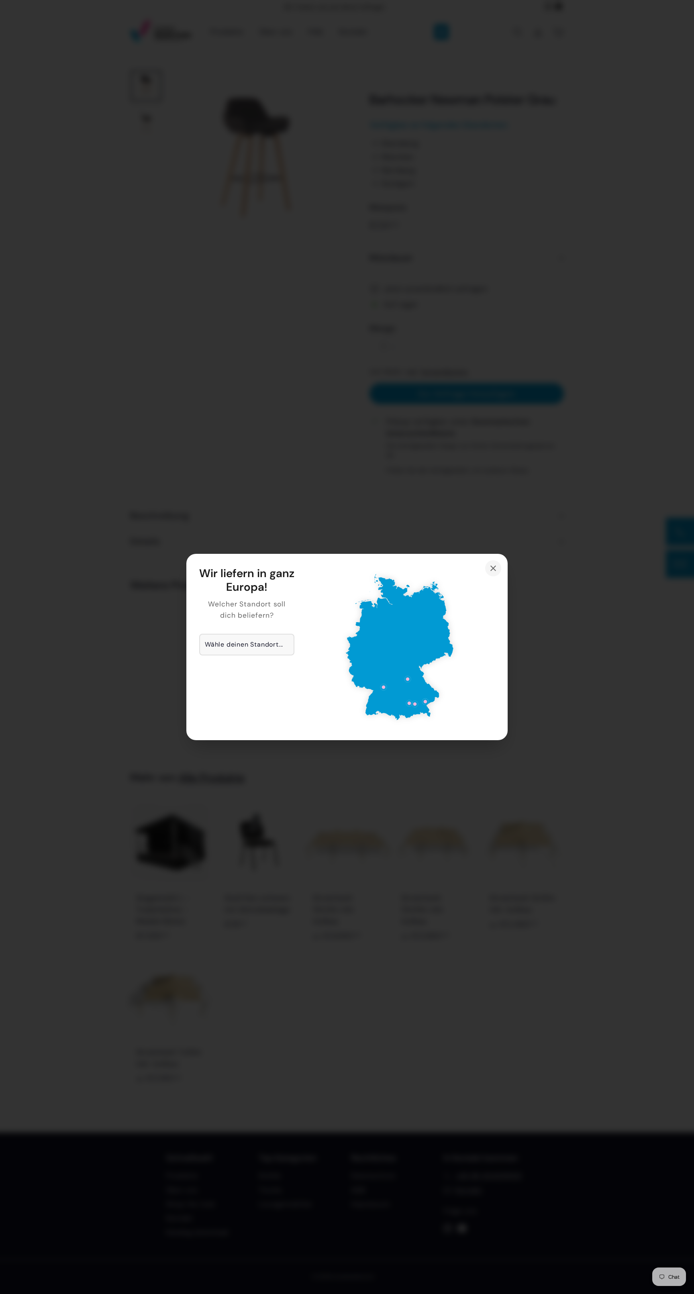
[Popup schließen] (493, 568)
